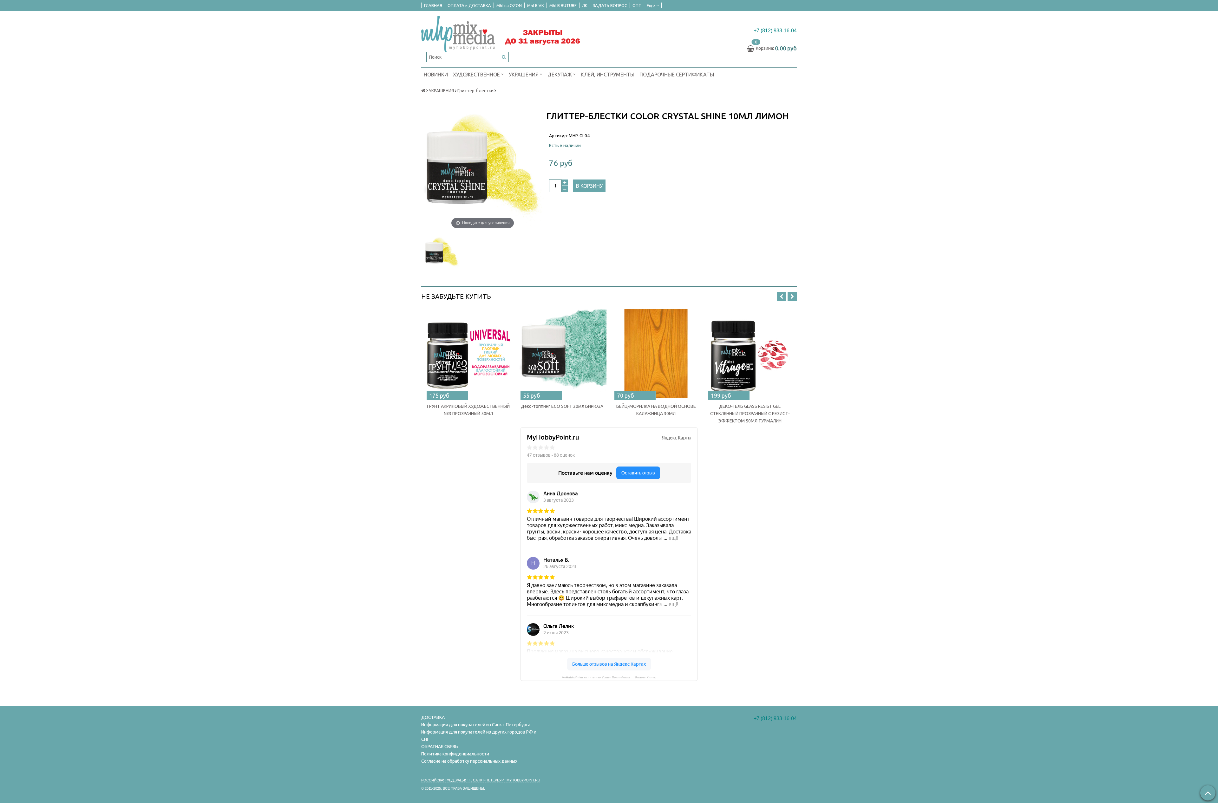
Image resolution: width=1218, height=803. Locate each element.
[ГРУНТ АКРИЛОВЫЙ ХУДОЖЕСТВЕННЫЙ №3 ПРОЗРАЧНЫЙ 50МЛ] (468, 353)
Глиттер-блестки (475, 90)
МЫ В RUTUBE (563, 5)
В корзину (589, 186)
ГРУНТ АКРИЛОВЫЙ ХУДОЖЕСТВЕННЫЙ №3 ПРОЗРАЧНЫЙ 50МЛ (468, 410)
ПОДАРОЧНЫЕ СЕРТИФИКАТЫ (676, 74)
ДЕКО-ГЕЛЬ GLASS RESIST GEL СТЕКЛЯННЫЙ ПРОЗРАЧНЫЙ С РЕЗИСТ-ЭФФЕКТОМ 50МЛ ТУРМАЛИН (750, 413)
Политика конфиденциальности (455, 753)
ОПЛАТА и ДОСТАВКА (469, 5)
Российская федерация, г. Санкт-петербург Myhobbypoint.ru (480, 780)
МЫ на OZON (509, 5)
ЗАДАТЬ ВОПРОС (610, 5)
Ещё (651, 5)
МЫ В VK (535, 5)
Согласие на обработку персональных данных (469, 761)
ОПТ (636, 5)
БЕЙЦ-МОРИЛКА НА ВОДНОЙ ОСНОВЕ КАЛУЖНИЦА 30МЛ (656, 410)
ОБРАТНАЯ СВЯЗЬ (439, 746)
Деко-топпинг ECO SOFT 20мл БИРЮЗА (562, 406)
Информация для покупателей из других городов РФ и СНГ (478, 735)
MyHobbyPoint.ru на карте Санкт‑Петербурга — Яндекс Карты (609, 677)
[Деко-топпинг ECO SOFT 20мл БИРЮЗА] (562, 353)
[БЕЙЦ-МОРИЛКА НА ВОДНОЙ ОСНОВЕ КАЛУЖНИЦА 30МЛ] (656, 353)
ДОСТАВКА (433, 717)
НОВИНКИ (436, 74)
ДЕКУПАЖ (560, 74)
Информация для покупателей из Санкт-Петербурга (475, 724)
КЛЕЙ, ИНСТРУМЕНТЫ (607, 74)
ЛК (584, 5)
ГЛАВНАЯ (433, 5)
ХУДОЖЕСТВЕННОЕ (477, 74)
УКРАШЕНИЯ (524, 74)
